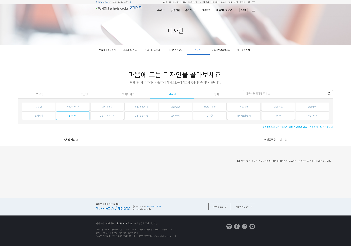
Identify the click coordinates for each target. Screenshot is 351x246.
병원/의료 (278, 106)
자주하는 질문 (217, 206)
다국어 (172, 94)
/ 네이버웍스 (175, 2)
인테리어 (39, 115)
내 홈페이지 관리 (224, 10)
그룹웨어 (183, 2)
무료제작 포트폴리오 (221, 50)
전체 (216, 94)
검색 (329, 93)
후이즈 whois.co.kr (103, 2)
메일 (170, 2)
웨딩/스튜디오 (72, 115)
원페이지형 (128, 94)
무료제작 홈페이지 (107, 50)
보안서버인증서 (204, 2)
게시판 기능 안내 (175, 50)
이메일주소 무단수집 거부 (146, 223)
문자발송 (242, 2)
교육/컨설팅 (107, 106)
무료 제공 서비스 (152, 50)
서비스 (278, 115)
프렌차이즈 (312, 115)
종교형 (210, 115)
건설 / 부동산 (210, 106)
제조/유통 (244, 106)
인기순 (283, 139)
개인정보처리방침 (124, 223)
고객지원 (206, 10)
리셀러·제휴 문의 (242, 206)
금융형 (39, 106)
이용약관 (110, 223)
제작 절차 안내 (243, 50)
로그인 (243, 10)
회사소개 (100, 223)
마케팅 (236, 2)
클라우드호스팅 (192, 2)
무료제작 (161, 10)
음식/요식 (175, 115)
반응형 (39, 94)
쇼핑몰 (230, 2)
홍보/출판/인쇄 (244, 115)
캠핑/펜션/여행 (141, 115)
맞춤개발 (175, 10)
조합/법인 (175, 106)
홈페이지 (223, 2)
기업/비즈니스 (72, 106)
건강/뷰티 (312, 106)
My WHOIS (249, 2)
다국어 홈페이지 (130, 50)
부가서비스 (190, 10)
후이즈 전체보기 (253, 2)
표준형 (84, 94)
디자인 (198, 50)
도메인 (165, 2)
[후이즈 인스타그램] (244, 224)
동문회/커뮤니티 (107, 115)
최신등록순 (270, 139)
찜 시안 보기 (74, 139)
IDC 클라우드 (214, 2)
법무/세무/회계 (141, 106)
